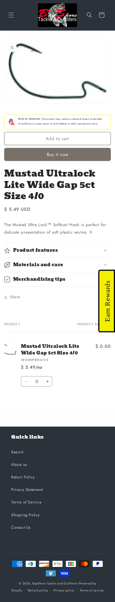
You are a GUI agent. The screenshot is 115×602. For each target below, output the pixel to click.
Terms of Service (26, 502)
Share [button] (15, 297)
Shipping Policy (25, 515)
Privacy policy (64, 590)
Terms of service (92, 590)
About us (19, 464)
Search (17, 452)
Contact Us (21, 527)
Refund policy (38, 590)
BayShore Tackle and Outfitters (55, 583)
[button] (11, 15)
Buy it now (57, 154)
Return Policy (23, 477)
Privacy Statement (27, 489)
